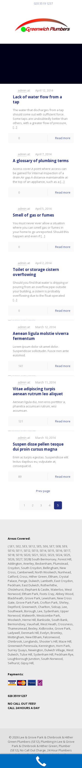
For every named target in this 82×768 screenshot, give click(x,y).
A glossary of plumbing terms (41, 160)
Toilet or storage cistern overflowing (36, 272)
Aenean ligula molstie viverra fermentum (41, 336)
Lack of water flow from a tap (37, 99)
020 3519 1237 (43, 3)
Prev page (43, 491)
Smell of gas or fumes (33, 215)
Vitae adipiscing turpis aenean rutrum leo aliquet (38, 391)
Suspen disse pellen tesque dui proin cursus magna (38, 446)
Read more (62, 138)
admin (22, 90)
